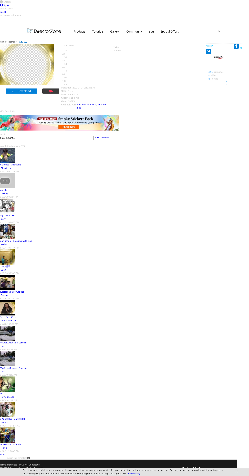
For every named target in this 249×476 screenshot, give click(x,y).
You (151, 31)
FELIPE (4, 422)
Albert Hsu (6, 168)
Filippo (4, 295)
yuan (3, 269)
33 (209, 75)
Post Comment (102, 137)
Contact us (34, 464)
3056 (210, 71)
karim (4, 244)
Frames (11, 42)
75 (209, 78)
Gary (3, 218)
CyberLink (214, 68)
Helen (4, 447)
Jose (3, 346)
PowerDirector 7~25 (86, 104)
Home (3, 42)
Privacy (23, 464)
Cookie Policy (133, 473)
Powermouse (7, 396)
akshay (4, 193)
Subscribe (217, 83)
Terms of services (8, 464)
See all (3, 11)
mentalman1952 (9, 320)
